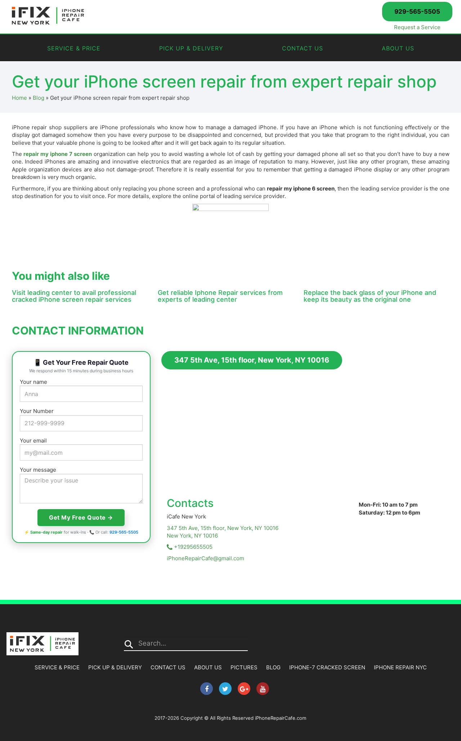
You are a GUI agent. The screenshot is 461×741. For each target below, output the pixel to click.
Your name (33, 381)
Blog (38, 97)
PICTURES (244, 667)
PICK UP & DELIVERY (191, 48)
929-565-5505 (417, 11)
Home (19, 97)
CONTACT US (302, 48)
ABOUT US (398, 48)
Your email (33, 440)
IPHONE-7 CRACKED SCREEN (327, 667)
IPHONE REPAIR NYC (400, 667)
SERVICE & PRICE (73, 48)
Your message (38, 469)
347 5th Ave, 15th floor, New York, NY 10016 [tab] (251, 360)
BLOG (273, 667)
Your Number (37, 411)
